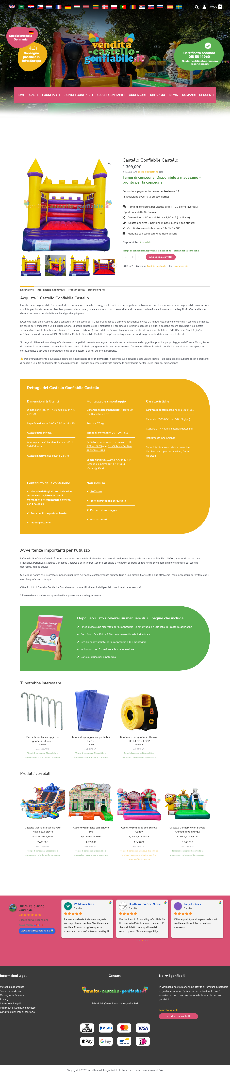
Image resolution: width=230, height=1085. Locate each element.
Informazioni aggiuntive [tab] (51, 289)
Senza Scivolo (181, 266)
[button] (197, 8)
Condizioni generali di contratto (17, 1012)
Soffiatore (96, 491)
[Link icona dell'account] (204, 7)
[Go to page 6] (145, 940)
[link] (12, 7)
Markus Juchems (139, 904)
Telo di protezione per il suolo (108, 500)
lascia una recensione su (35, 930)
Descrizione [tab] (27, 289)
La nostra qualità (168, 1010)
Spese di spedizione (11, 991)
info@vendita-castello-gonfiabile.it (119, 1003)
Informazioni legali (10, 1003)
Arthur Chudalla (84, 904)
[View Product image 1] (31, 265)
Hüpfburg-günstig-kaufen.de (32, 908)
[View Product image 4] (104, 265)
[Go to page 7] (147, 940)
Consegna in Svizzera (12, 995)
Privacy (4, 999)
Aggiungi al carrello (160, 257)
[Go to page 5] (142, 940)
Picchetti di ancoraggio (103, 510)
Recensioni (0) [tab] (96, 289)
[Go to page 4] (139, 940)
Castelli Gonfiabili (156, 266)
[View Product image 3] (80, 265)
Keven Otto (191, 904)
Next (114, 265)
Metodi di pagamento (12, 987)
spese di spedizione (148, 171)
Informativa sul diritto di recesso (18, 1007)
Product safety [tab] (76, 289)
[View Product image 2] (55, 265)
